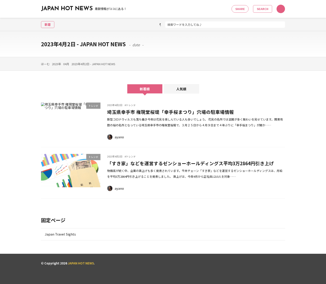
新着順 (145, 89)
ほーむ (45, 64)
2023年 (56, 64)
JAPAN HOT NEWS (84, 9)
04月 (66, 64)
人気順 (181, 89)
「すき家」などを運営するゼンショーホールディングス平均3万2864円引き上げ (190, 163)
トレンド (93, 105)
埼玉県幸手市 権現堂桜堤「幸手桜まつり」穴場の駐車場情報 (173, 112)
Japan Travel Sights (60, 234)
